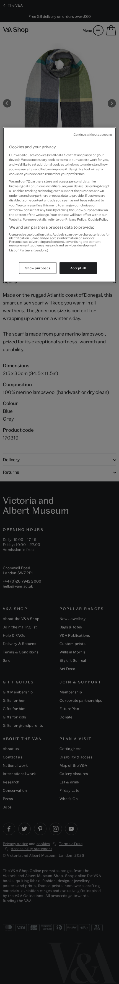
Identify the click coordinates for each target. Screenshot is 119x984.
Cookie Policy (98, 219)
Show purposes (37, 267)
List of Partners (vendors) (28, 250)
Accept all (78, 267)
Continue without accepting (93, 134)
